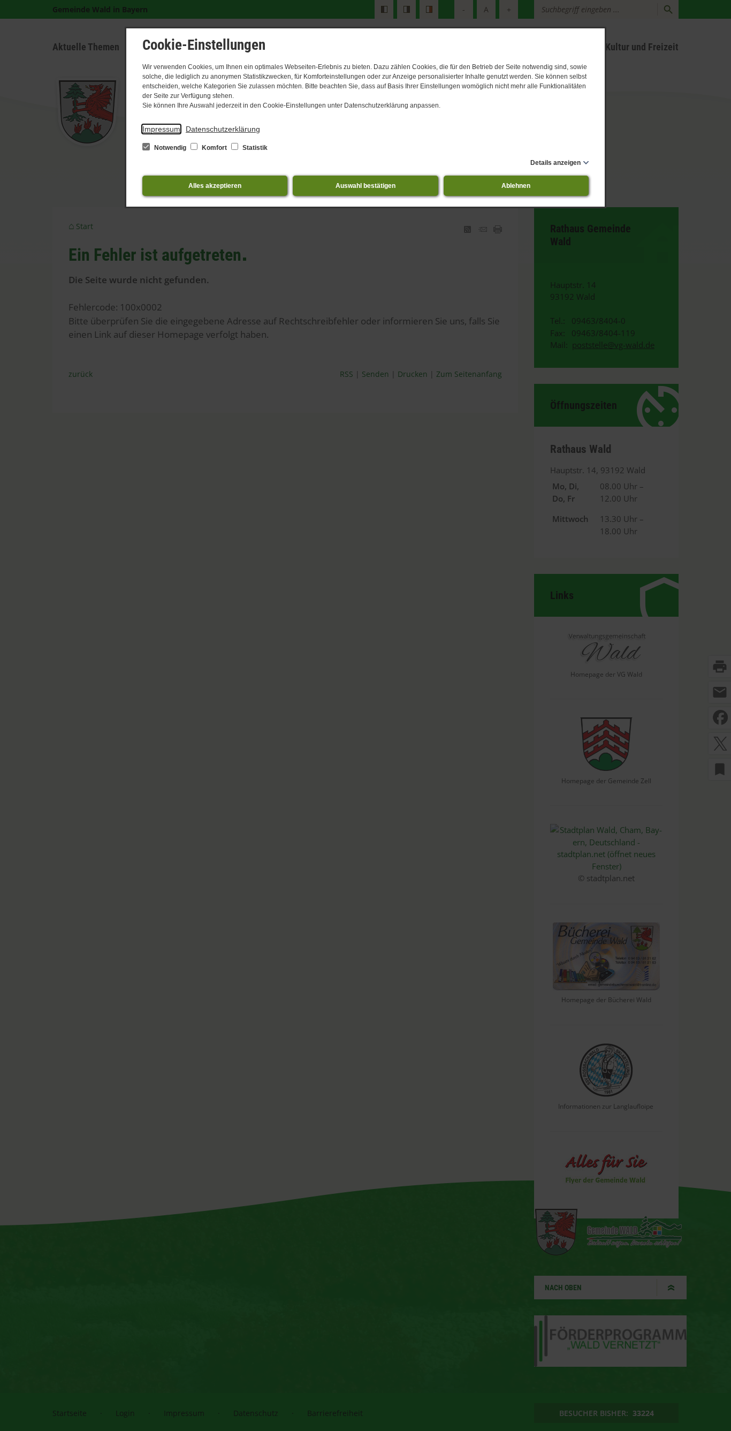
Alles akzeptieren (214, 186)
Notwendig (170, 148)
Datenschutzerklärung (223, 129)
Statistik (254, 148)
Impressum (161, 129)
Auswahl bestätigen (365, 186)
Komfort (214, 148)
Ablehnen (515, 186)
